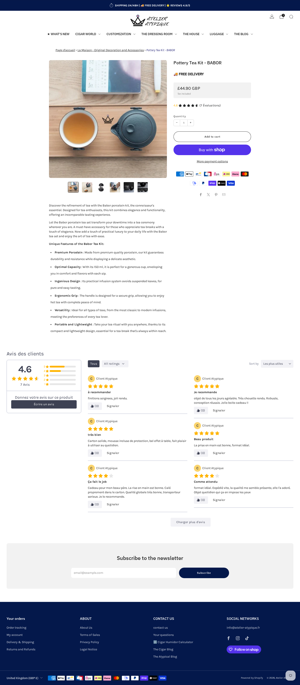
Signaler (113, 406)
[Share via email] (224, 194)
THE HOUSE (191, 34)
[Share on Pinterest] (216, 194)
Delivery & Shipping (20, 642)
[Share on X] (208, 194)
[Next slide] (158, 119)
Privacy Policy (89, 642)
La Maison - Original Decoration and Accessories (111, 50)
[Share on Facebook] (201, 194)
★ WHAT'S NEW (58, 34)
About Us (86, 627)
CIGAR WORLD (85, 34)
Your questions (163, 635)
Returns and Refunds (21, 649)
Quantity (179, 116)
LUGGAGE (217, 34)
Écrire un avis (44, 404)
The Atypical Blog (165, 656)
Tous (93, 364)
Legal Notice (88, 649)
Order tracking (16, 627)
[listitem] (150, 5)
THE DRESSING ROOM (156, 34)
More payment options (212, 161)
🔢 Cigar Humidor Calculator (173, 642)
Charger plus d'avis (190, 522)
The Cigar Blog (163, 649)
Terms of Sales (90, 635)
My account (15, 635)
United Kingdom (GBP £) (22, 678)
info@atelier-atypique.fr (243, 627)
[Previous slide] (57, 119)
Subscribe (204, 572)
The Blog (241, 34)
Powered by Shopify (252, 677)
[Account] (272, 16)
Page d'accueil (65, 50)
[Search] (291, 16)
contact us (160, 627)
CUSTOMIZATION (119, 34)
